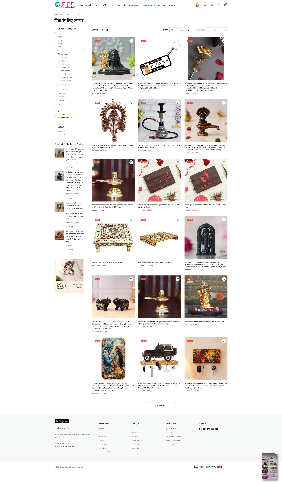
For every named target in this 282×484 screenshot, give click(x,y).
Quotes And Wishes (172, 429)
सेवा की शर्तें (101, 440)
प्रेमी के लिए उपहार (65, 74)
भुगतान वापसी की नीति (104, 452)
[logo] (65, 5)
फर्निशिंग (105, 5)
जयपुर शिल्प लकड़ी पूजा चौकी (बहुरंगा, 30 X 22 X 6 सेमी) (155, 262)
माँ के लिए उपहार (65, 57)
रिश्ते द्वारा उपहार (63, 50)
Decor (134, 429)
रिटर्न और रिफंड (103, 444)
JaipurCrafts (62, 135)
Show (165, 30)
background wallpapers (174, 436)
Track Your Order (171, 444)
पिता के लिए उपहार (65, 54)
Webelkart (61, 131)
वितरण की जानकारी (104, 448)
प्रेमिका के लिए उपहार (66, 77)
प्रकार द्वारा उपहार (63, 89)
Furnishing (136, 440)
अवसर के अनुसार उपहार (65, 85)
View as (95, 30)
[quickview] (131, 46)
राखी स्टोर (61, 101)
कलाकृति (88, 5)
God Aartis (169, 433)
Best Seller (136, 448)
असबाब (81, 5)
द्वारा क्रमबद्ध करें (200, 30)
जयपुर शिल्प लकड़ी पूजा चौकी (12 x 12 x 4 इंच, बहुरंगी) (108, 262)
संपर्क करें (101, 433)
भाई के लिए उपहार (65, 61)
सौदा (124, 5)
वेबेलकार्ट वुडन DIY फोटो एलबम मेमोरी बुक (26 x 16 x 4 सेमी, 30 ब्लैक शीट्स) (205, 206)
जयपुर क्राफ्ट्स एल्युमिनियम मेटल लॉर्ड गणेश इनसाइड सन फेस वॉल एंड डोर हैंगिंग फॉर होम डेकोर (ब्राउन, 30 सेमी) (112, 146)
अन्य (119, 5)
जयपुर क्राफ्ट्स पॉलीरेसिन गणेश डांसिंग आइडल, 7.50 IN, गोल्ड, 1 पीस (204, 322)
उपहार (112, 5)
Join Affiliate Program (173, 440)
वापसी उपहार (62, 93)
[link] (205, 5)
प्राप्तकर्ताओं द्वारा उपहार (65, 81)
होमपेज (56, 15)
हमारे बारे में (101, 429)
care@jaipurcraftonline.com (68, 446)
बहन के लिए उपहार (65, 64)
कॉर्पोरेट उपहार (63, 96)
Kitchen (134, 436)
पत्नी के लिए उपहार (65, 71)
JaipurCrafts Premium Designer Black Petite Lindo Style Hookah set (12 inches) (159, 146)
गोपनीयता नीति (102, 436)
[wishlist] (131, 41)
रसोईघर (97, 5)
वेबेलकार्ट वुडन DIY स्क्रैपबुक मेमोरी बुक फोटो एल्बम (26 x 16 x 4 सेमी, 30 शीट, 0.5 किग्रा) (158, 206)
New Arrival (136, 444)
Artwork (135, 433)
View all (81, 144)
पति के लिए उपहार (65, 67)
